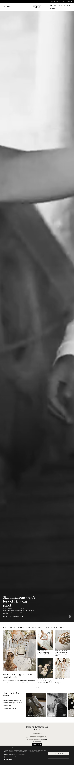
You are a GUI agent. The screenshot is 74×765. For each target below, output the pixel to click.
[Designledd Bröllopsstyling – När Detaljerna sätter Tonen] (45, 671)
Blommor (21, 627)
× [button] (72, 747)
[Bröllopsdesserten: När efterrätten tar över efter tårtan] (62, 643)
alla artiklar (37, 687)
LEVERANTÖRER (18, 616)
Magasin (53, 8)
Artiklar (53, 5)
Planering (47, 627)
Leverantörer (61, 5)
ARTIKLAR (6, 616)
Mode (40, 627)
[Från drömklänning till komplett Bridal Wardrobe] (45, 643)
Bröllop (12, 627)
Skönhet (62, 627)
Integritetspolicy (21, 754)
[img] (37, 7)
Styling (55, 627)
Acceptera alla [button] (59, 753)
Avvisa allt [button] (59, 757)
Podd (68, 5)
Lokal (34, 627)
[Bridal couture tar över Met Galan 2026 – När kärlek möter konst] (62, 671)
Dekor (28, 627)
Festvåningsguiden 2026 (57, 1)
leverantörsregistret (10, 708)
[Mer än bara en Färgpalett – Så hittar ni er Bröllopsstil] (19, 657)
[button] (65, 720)
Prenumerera (37, 744)
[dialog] (37, 755)
